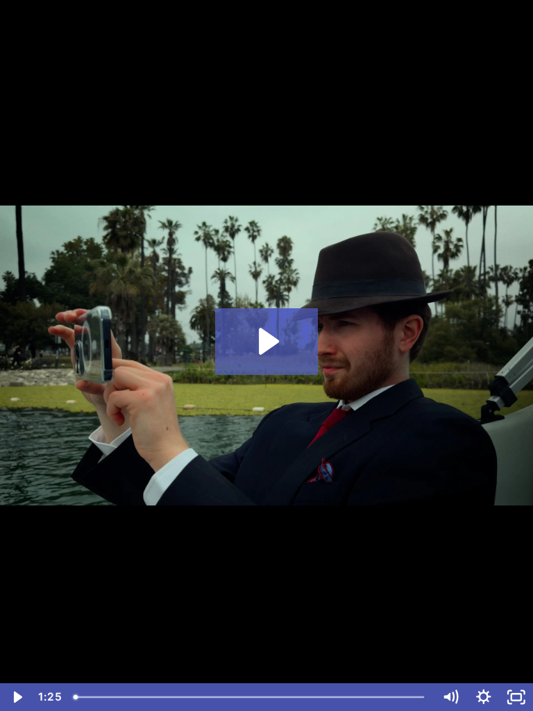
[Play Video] (16, 697)
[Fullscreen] (516, 697)
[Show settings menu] (483, 697)
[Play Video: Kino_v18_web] (267, 341)
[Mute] (450, 697)
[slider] (250, 697)
